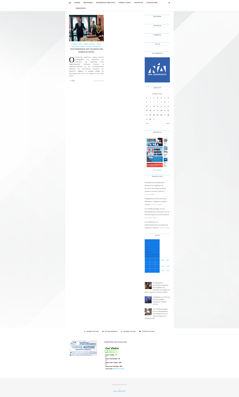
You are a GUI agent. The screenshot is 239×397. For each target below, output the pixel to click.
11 (157, 106)
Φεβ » (168, 123)
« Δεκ (146, 123)
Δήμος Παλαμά (86, 46)
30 (150, 119)
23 (150, 115)
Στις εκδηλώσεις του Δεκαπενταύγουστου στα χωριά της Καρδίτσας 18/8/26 (156, 225)
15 (146, 110)
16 (150, 110)
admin (73, 81)
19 (161, 110)
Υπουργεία (138, 2)
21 (168, 110)
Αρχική (77, 2)
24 (154, 115)
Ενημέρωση (97, 46)
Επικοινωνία (81, 8)
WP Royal (123, 384)
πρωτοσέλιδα (157, 170)
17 (154, 110)
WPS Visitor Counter (118, 369)
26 (161, 115)
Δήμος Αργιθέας (89, 44)
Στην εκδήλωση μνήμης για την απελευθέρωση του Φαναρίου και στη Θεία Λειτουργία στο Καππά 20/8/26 (157, 212)
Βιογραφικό (88, 2)
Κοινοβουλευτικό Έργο (105, 2)
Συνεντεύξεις (152, 2)
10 (154, 106)
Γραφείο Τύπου (125, 2)
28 (168, 115)
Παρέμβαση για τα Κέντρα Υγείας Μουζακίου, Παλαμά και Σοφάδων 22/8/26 (156, 201)
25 (157, 115)
